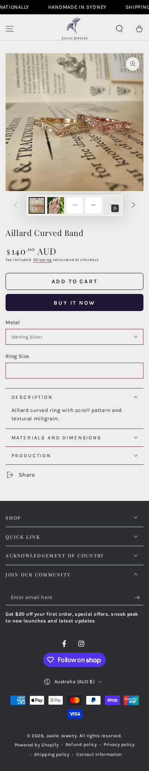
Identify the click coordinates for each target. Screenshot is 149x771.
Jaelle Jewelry (61, 735)
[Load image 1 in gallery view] (37, 205)
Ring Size (17, 356)
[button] (119, 29)
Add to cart (75, 281)
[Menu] (9, 29)
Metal (13, 322)
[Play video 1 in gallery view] (112, 205)
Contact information (99, 754)
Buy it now (74, 303)
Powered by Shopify (36, 745)
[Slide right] (134, 205)
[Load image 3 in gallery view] (74, 205)
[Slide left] (15, 205)
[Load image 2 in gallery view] (55, 205)
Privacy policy (119, 744)
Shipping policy (52, 754)
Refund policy (81, 744)
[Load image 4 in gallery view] (93, 205)
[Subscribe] (139, 597)
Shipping (42, 259)
